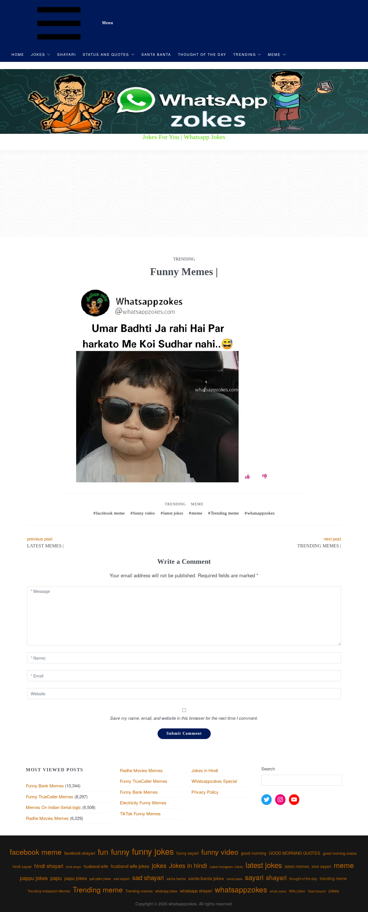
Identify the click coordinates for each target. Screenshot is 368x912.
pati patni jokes (100, 878)
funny (120, 851)
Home (18, 54)
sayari (254, 877)
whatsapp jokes (166, 891)
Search (268, 769)
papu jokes (75, 878)
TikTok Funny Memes (140, 813)
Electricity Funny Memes (143, 802)
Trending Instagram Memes (49, 890)
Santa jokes (234, 878)
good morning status (340, 853)
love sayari (321, 866)
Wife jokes (297, 890)
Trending (244, 54)
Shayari (66, 54)
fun (103, 851)
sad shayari (148, 877)
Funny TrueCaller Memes (49, 796)
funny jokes (153, 851)
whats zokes (278, 891)
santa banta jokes (206, 878)
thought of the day (303, 878)
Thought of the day (202, 54)
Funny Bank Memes (45, 785)
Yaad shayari (317, 891)
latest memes (297, 866)
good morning (253, 853)
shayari (276, 877)
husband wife (96, 866)
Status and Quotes (106, 54)
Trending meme (225, 513)
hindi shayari (48, 865)
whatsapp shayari (196, 891)
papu (56, 877)
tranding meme (333, 878)
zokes (333, 891)
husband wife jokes (130, 866)
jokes (159, 865)
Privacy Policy (204, 792)
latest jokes (173, 513)
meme (196, 513)
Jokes (38, 54)
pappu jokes (34, 877)
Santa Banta (156, 54)
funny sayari (188, 853)
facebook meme (110, 513)
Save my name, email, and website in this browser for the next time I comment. (184, 718)
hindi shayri (73, 867)
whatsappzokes (261, 513)
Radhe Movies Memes (47, 818)
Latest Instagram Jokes (226, 866)
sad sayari (122, 878)
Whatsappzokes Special (214, 781)
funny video (144, 513)
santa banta (176, 878)
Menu (107, 23)
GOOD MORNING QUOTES (294, 853)
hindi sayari (22, 866)
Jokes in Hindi (204, 770)
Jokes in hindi (188, 865)
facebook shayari (79, 853)
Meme (274, 54)
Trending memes (139, 891)
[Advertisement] (184, 193)
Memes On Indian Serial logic (53, 807)
